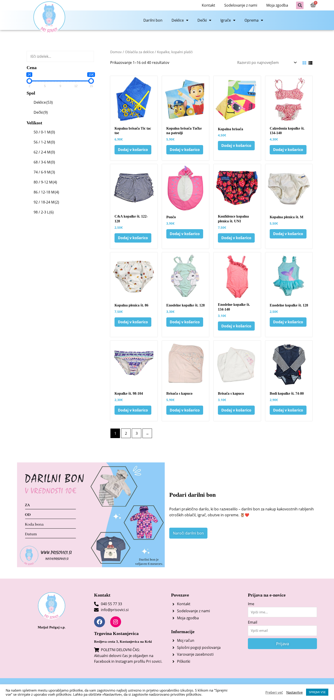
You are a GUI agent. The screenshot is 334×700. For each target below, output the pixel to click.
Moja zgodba (277, 5)
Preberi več (274, 692)
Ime (251, 603)
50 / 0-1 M (44, 132)
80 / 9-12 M (45, 182)
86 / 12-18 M (46, 192)
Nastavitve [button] (294, 692)
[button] (300, 5)
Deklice (178, 20)
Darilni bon (152, 20)
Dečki (202, 20)
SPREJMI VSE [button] (317, 692)
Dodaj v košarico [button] (133, 149)
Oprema (251, 20)
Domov (116, 52)
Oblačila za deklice (139, 52)
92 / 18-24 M (46, 202)
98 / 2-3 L (44, 212)
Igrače (225, 20)
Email (252, 622)
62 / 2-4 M (44, 152)
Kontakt (208, 5)
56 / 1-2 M (44, 142)
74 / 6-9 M (44, 172)
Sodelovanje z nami (240, 5)
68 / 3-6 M (44, 162)
